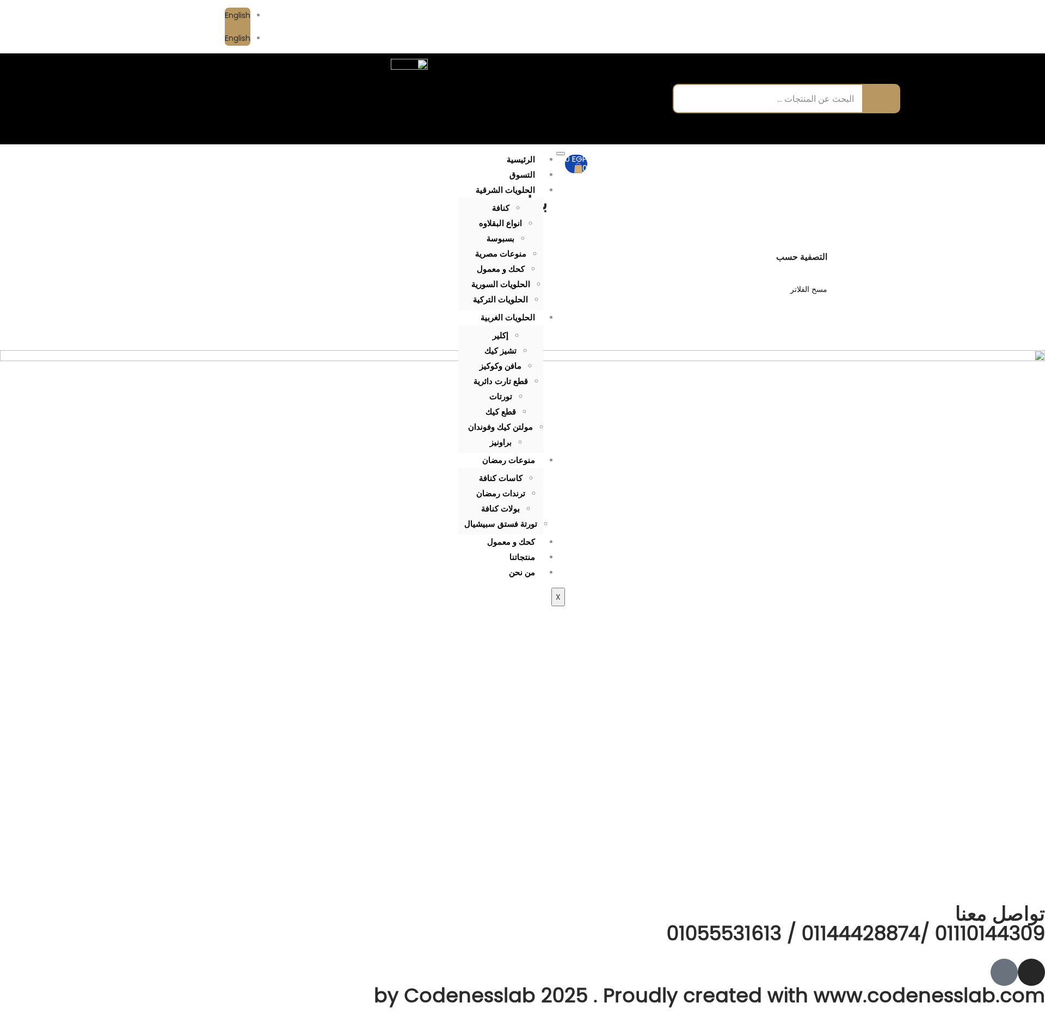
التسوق (522, 174)
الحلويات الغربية (508, 317)
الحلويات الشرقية (505, 190)
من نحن (522, 572)
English (237, 15)
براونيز (501, 442)
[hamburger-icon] (560, 153)
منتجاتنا (522, 557)
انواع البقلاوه (500, 223)
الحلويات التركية (500, 299)
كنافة (500, 208)
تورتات (500, 396)
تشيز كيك (500, 350)
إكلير (500, 335)
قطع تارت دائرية (501, 381)
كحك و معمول (501, 269)
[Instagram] (810, 27)
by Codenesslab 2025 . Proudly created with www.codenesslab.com (709, 995)
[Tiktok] (785, 27)
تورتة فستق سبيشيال (500, 523)
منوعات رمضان (508, 460)
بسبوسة (500, 238)
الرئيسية (521, 159)
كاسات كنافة (500, 478)
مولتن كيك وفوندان (500, 426)
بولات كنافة (500, 508)
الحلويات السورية (500, 284)
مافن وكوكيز (500, 365)
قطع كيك (500, 411)
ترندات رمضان (500, 493)
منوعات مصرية (500, 253)
